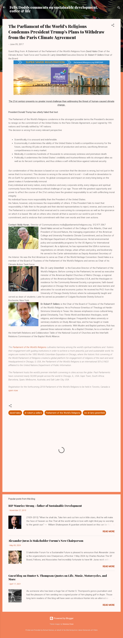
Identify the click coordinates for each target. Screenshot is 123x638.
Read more (109, 531)
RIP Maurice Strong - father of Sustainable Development (45, 506)
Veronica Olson (68, 624)
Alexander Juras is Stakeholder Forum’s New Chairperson (45, 541)
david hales (15, 412)
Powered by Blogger (63, 618)
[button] (113, 25)
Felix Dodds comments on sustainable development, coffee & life (54, 9)
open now (13, 390)
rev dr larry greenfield (94, 412)
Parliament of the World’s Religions (30, 347)
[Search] (119, 8)
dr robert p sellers (33, 412)
